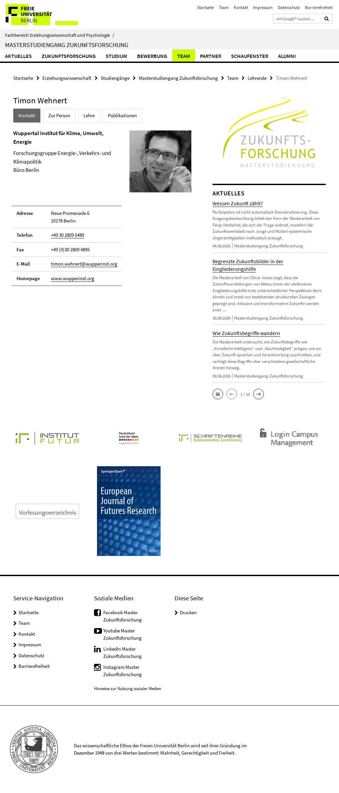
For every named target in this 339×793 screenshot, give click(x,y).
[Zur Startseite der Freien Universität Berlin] (44, 14)
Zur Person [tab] (59, 115)
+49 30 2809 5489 (67, 235)
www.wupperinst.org (72, 278)
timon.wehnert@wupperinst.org (84, 264)
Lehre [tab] (89, 115)
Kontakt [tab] (27, 115)
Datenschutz (289, 7)
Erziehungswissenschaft (66, 78)
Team (224, 7)
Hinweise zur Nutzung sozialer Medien (127, 688)
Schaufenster (249, 56)
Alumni (287, 56)
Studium (116, 56)
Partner (210, 56)
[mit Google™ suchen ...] (326, 18)
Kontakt (241, 7)
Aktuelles (18, 56)
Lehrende (257, 78)
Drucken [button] (188, 612)
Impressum (263, 7)
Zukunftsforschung (69, 56)
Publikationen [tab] (122, 115)
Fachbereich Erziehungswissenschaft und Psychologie (59, 35)
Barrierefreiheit (318, 7)
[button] (218, 394)
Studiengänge (115, 78)
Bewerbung (152, 56)
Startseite (205, 7)
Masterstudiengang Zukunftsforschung (66, 45)
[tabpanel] (102, 211)
